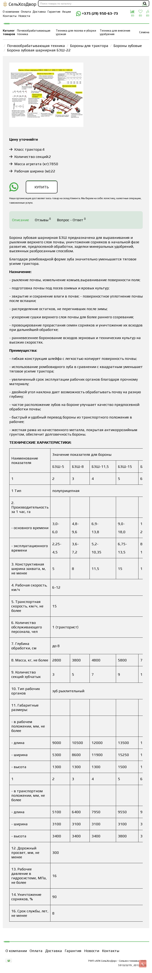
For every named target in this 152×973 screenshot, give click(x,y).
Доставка (39, 11)
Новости (24, 16)
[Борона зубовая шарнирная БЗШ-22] (46, 95)
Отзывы (43, 219)
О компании (11, 11)
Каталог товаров (9, 32)
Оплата (26, 11)
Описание (20, 220)
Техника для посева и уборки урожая (76, 32)
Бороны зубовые (127, 45)
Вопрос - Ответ (71, 219)
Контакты (9, 16)
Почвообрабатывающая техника (33, 32)
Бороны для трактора (89, 45)
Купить (41, 187)
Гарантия (53, 11)
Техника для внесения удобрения (115, 32)
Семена (144, 32)
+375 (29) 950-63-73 (99, 13)
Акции (66, 11)
